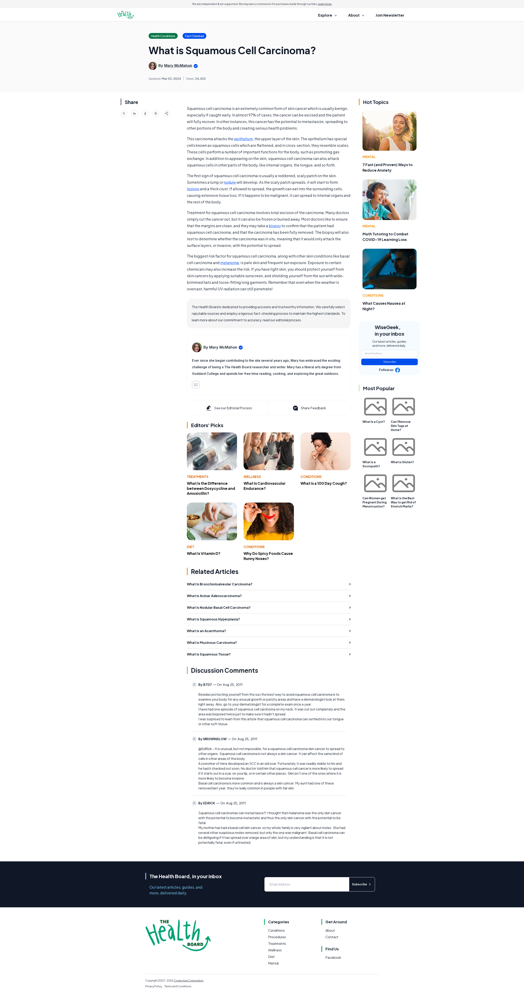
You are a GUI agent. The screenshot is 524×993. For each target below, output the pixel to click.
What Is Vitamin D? (203, 553)
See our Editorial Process (233, 408)
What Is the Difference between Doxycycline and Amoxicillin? (211, 488)
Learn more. (325, 4)
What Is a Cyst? (374, 421)
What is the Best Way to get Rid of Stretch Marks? (403, 502)
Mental (369, 157)
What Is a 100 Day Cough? (323, 483)
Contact (331, 937)
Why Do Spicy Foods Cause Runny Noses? (268, 556)
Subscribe (389, 361)
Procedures (277, 937)
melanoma (229, 262)
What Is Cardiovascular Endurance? (265, 486)
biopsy (275, 225)
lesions (193, 188)
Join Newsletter (390, 15)
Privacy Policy (153, 986)
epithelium (243, 138)
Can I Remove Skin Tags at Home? (401, 426)
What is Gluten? (402, 462)
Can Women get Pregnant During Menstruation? (375, 502)
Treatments (197, 476)
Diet (190, 547)
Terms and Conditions (177, 986)
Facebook (333, 957)
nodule (230, 182)
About (330, 930)
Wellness (252, 476)
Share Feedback (313, 408)
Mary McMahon (178, 65)
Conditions (311, 476)
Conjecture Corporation (188, 980)
